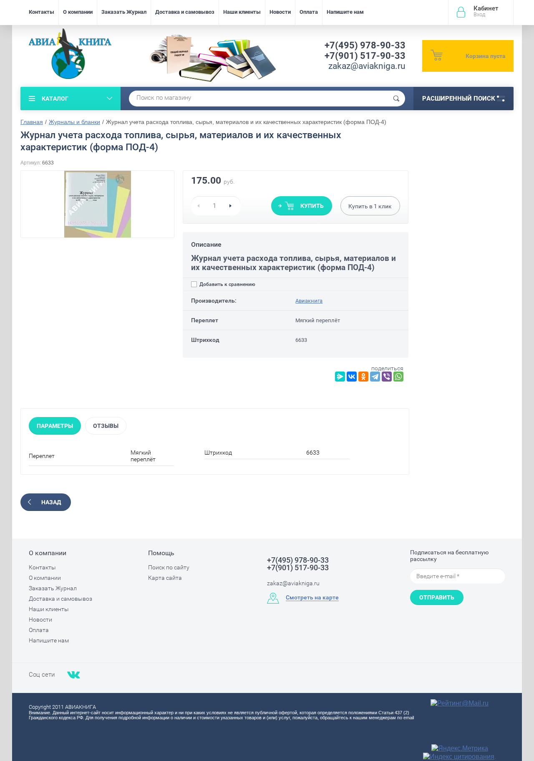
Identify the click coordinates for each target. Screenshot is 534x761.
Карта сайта (165, 577)
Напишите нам (345, 12)
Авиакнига (308, 301)
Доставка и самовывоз (184, 12)
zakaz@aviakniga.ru (367, 66)
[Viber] (387, 377)
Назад (51, 502)
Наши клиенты (242, 12)
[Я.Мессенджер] (340, 377)
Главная (31, 122)
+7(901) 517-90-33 (365, 56)
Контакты (41, 12)
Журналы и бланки (74, 122)
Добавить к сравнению (226, 284)
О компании (78, 12)
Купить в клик (370, 206)
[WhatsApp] (398, 377)
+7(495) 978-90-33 (365, 45)
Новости (280, 12)
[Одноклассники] (363, 377)
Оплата (309, 12)
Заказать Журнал (123, 12)
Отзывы (105, 425)
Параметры (55, 425)
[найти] (396, 98)
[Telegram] (375, 377)
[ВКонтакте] (352, 377)
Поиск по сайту (168, 567)
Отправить (436, 597)
